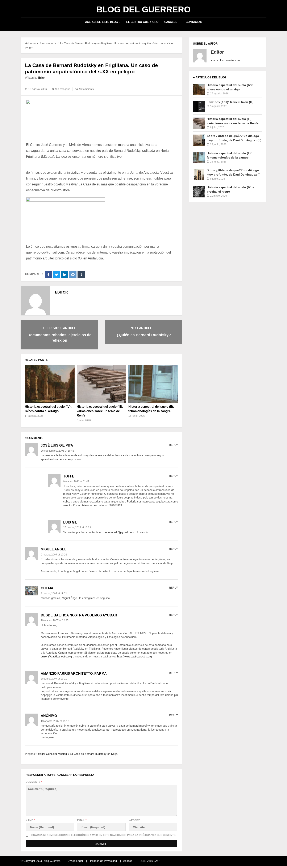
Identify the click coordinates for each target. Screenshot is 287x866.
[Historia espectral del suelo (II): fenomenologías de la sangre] (153, 384)
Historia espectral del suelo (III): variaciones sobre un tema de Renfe (100, 411)
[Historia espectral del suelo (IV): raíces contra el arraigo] (49, 384)
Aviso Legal (75, 860)
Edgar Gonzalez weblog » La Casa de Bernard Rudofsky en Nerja (77, 753)
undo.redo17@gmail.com (119, 532)
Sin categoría (48, 43)
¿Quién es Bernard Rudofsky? (143, 335)
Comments (34, 781)
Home (32, 43)
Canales (170, 22)
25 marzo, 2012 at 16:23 (77, 527)
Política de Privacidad (103, 860)
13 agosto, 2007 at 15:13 (55, 721)
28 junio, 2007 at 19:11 (54, 678)
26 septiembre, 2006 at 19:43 (57, 450)
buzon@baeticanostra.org (56, 656)
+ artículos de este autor (226, 60)
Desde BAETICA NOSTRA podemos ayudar (79, 615)
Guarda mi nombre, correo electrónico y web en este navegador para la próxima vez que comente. (103, 835)
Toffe (50, 774)
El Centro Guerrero (142, 22)
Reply (173, 445)
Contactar (194, 22)
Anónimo (49, 716)
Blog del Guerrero (143, 9)
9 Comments (86, 89)
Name (30, 820)
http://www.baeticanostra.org (134, 656)
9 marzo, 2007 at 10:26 (54, 554)
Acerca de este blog (101, 22)
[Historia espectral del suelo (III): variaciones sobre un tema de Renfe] (101, 384)
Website (134, 820)
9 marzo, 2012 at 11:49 (76, 481)
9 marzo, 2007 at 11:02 (54, 593)
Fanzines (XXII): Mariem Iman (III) (230, 102)
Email (82, 820)
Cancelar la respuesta (75, 774)
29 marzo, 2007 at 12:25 (54, 620)
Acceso (127, 860)
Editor (41, 77)
